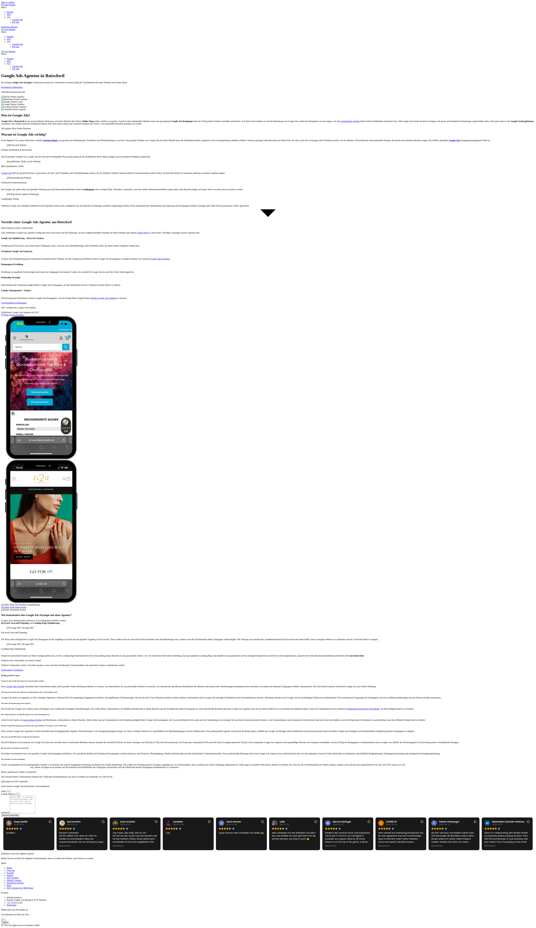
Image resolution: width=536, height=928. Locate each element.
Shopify (10, 12)
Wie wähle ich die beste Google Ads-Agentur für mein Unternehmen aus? (25, 714)
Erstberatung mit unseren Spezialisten (362, 709)
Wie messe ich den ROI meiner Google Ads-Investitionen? (20, 737)
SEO (9, 14)
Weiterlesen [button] (65, 846)
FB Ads (15, 22)
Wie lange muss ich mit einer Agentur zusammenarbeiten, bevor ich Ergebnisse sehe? (29, 692)
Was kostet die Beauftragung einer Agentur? (16, 703)
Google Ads (17, 19)
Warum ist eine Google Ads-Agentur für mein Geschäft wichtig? (23, 681)
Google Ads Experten (159, 259)
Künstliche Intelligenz (420, 765)
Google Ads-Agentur (15, 686)
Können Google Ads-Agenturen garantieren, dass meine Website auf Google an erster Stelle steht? (34, 725)
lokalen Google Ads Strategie (104, 298)
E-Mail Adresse (8, 794)
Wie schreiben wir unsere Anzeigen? (13, 759)
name (3, 791)
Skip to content (7, 2)
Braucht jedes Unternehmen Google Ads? (15, 748)
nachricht (5, 812)
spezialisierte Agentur (350, 121)
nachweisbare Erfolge (32, 720)
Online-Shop (142, 233)
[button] (268, 7)
